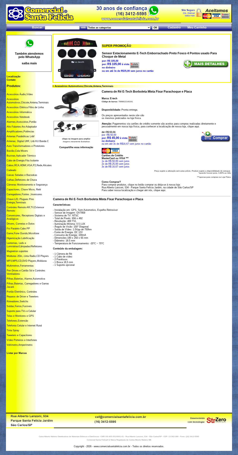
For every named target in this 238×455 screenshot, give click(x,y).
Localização (13, 76)
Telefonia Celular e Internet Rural (24, 325)
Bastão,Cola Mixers (17, 150)
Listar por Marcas (17, 353)
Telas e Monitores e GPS (20, 315)
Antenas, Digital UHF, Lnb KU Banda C (28, 141)
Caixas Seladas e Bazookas (22, 175)
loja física (135, 118)
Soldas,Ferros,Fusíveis (19, 306)
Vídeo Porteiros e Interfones (22, 340)
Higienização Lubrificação (20, 238)
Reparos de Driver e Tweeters (22, 296)
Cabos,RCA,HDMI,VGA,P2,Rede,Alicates (29, 165)
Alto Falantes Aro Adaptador (22, 126)
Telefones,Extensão (17, 320)
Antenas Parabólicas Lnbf (20, 136)
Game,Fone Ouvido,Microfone (23, 233)
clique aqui (193, 126)
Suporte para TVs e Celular (21, 311)
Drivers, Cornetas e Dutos (21, 223)
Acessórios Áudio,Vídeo (20, 94)
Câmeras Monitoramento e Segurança (27, 184)
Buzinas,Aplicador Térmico (21, 155)
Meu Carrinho (197, 27)
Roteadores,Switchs (17, 301)
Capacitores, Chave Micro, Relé (24, 189)
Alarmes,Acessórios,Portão (21, 121)
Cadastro (174, 27)
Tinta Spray (13, 330)
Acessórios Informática (19, 112)
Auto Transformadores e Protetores (26, 146)
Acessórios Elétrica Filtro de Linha (25, 107)
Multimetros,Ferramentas (20, 265)
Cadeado (11, 170)
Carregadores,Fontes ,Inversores (24, 194)
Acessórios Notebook (18, 117)
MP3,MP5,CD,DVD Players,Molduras (27, 260)
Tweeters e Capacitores (19, 335)
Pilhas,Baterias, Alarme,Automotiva (26, 278)
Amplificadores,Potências (20, 131)
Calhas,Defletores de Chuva (22, 179)
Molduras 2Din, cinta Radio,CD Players (28, 256)
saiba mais (29, 63)
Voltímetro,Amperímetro (19, 344)
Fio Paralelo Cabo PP (18, 228)
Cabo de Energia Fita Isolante (23, 160)
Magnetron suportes (17, 251)
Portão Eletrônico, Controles (22, 291)
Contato (11, 79)
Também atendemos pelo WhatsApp (29, 55)
